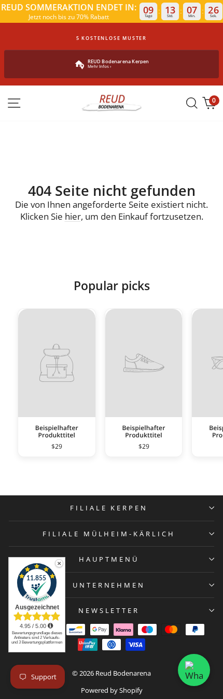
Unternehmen (109, 585)
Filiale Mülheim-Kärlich (109, 533)
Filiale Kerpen (109, 507)
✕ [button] (59, 563)
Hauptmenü (109, 559)
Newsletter (109, 610)
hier (73, 216)
